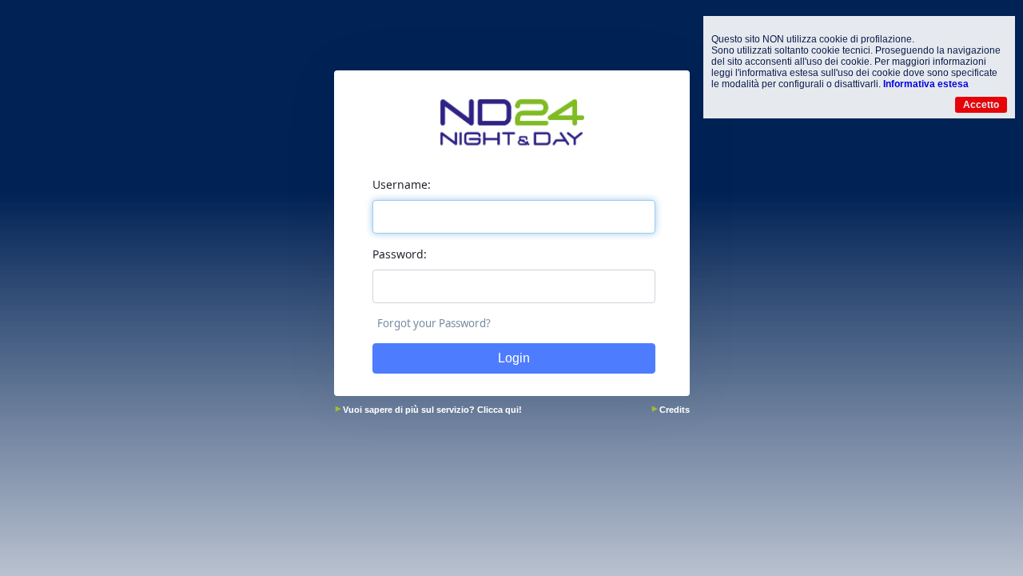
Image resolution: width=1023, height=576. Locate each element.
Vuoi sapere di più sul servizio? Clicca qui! (432, 409)
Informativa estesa (926, 84)
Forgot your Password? (434, 323)
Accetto (981, 104)
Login (514, 358)
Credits (674, 409)
